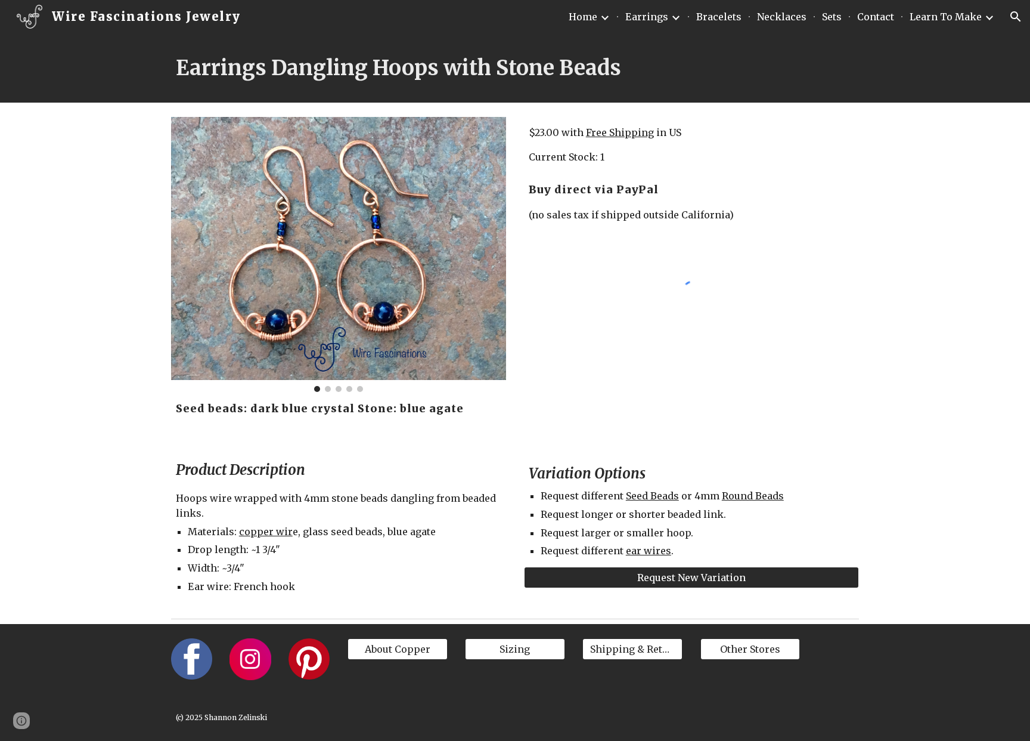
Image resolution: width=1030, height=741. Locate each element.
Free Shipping (620, 132)
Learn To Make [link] (946, 17)
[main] (515, 68)
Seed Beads (652, 496)
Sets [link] (832, 17)
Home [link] (583, 17)
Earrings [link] (646, 17)
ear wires (648, 551)
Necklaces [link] (781, 17)
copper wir (266, 532)
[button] (1015, 16)
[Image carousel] (338, 254)
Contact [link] (875, 17)
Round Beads (753, 496)
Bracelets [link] (719, 17)
